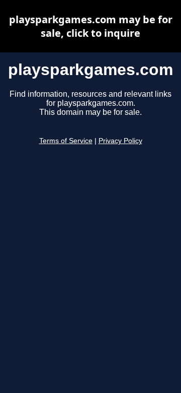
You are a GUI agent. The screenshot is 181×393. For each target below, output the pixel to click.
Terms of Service (66, 141)
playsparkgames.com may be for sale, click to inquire (90, 26)
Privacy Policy (120, 141)
